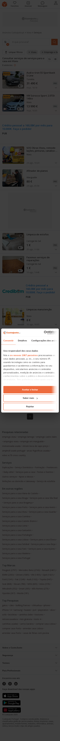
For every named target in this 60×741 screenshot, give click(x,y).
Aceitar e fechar (30, 389)
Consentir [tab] (8, 340)
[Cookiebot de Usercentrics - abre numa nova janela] (44, 332)
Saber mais (28, 398)
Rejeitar (30, 406)
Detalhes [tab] (22, 340)
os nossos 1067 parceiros (24, 355)
